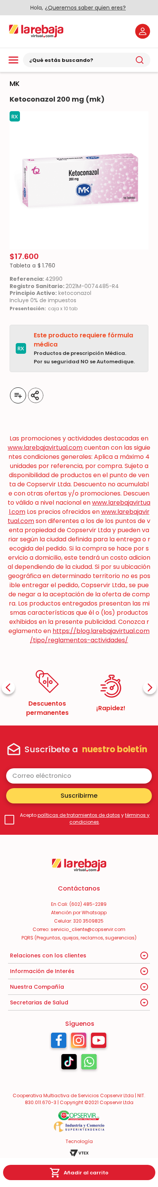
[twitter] (73, 395)
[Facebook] (59, 1042)
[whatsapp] (84, 395)
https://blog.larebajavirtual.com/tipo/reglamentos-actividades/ (90, 636)
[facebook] (61, 395)
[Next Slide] (149, 687)
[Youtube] (99, 1042)
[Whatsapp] (89, 1063)
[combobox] (86, 60)
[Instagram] (79, 1042)
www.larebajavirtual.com (45, 447)
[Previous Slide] (8, 687)
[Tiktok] (69, 1063)
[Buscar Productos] (139, 60)
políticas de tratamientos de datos (79, 815)
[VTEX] (79, 1153)
